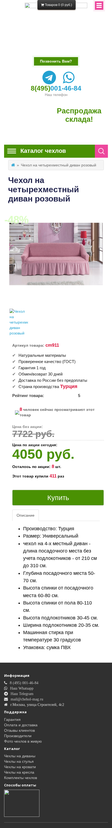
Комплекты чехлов (20, 778)
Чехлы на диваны (19, 756)
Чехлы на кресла (19, 772)
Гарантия (12, 719)
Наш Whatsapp (21, 688)
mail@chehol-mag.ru (27, 699)
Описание (26, 515)
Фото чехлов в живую (23, 741)
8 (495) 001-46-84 (24, 683)
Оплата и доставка (21, 725)
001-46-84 (56, 88)
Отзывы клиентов (19, 730)
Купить (58, 497)
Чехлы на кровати (20, 767)
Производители (18, 736)
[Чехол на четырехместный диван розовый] (18, 322)
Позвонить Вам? (56, 61)
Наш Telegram (22, 694)
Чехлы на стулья (19, 761)
